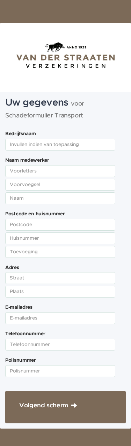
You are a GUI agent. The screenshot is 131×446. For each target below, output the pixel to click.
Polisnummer (20, 360)
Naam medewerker (27, 160)
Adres (12, 267)
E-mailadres (18, 307)
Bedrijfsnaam (20, 133)
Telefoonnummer (25, 333)
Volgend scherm (43, 405)
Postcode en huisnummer (35, 214)
